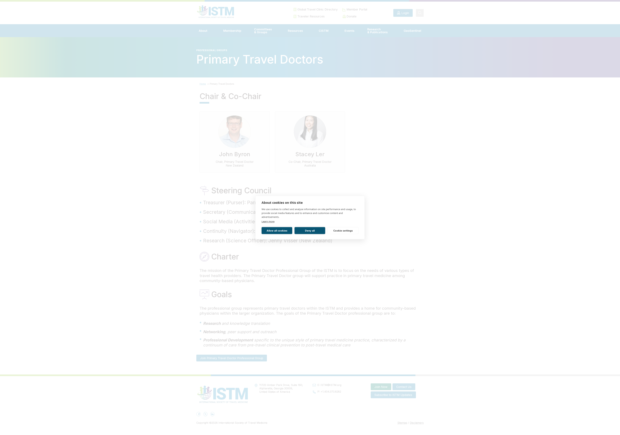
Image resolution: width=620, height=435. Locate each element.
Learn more (268, 221)
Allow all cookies (277, 230)
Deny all (310, 230)
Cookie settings (343, 230)
